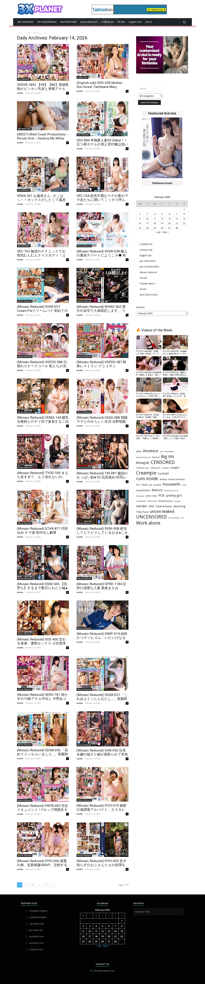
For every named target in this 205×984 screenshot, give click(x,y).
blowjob (142, 462)
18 (154, 223)
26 (162, 227)
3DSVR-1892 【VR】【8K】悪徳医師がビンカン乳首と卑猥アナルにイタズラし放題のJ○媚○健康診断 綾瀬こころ (43, 91)
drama (163, 479)
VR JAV (143, 289)
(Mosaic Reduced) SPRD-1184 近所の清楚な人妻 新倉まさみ (101, 586)
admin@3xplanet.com (104, 970)
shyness (177, 501)
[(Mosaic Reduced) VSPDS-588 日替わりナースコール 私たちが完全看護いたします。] (43, 340)
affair (138, 451)
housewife (171, 484)
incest (184, 485)
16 (140, 223)
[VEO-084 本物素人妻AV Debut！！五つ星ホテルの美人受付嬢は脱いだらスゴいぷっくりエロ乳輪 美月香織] (102, 118)
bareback (169, 451)
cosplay (165, 467)
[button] (184, 22)
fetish (145, 484)
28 (177, 227)
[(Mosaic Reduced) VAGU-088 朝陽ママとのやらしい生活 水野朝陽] (102, 396)
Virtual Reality (174, 518)
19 (162, 223)
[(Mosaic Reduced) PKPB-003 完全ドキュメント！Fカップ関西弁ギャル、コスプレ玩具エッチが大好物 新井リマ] (43, 784)
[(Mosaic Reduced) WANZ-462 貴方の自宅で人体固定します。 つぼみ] (102, 285)
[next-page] (52, 885)
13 (169, 218)
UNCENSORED (151, 516)
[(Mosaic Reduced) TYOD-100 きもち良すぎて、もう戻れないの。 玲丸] (43, 451)
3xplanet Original (38, 910)
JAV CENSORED (23, 79)
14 (177, 218)
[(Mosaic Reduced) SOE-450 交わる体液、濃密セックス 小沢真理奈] (43, 617)
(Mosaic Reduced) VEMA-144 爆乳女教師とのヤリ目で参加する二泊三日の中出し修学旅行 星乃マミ (43, 421)
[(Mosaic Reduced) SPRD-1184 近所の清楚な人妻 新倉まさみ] (102, 562)
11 (154, 218)
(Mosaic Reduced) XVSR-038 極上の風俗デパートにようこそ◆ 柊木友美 (102, 255)
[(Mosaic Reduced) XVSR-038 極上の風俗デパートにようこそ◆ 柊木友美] (102, 229)
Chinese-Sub (146, 249)
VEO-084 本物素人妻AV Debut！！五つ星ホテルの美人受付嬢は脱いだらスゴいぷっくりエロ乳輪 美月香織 (102, 146)
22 (184, 223)
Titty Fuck (142, 512)
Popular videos (147, 283)
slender (141, 506)
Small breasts (164, 506)
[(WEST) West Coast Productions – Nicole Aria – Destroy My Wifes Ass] (43, 115)
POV (161, 495)
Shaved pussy (165, 500)
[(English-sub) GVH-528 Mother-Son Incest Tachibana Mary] (102, 61)
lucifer (20, 93)
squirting (179, 506)
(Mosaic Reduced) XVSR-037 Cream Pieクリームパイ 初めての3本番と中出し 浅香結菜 (42, 311)
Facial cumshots (176, 479)
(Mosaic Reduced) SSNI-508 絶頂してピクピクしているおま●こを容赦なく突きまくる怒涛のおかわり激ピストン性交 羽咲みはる (102, 535)
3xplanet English (38, 917)
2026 (28, 33)
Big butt (156, 457)
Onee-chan (151, 495)
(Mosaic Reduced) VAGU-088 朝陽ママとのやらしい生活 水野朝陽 (102, 419)
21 (177, 223)
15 (184, 218)
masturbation (143, 490)
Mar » (165, 232)
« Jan (158, 232)
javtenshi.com (36, 936)
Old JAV (143, 277)
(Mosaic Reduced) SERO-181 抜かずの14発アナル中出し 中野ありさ (42, 699)
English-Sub (82, 77)
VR (182, 518)
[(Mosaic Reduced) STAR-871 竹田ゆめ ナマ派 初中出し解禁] (43, 507)
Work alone (148, 523)
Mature (157, 490)
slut (151, 506)
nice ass (140, 496)
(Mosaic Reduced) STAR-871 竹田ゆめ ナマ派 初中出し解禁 (42, 531)
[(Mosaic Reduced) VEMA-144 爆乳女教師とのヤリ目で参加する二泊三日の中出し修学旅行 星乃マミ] (43, 396)
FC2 (138, 484)
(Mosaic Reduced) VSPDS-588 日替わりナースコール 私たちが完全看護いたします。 (42, 366)
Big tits (167, 456)
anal (162, 451)
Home (20, 33)
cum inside (147, 478)
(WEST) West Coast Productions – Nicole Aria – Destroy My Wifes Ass (43, 138)
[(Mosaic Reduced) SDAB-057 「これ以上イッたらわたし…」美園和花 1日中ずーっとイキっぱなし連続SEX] (102, 673)
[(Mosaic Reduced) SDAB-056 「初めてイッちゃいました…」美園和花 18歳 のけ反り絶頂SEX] (43, 728)
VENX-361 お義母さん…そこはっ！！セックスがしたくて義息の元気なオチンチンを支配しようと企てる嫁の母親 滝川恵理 (41, 202)
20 (169, 223)
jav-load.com (36, 930)
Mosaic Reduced (84, 246)
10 (147, 218)
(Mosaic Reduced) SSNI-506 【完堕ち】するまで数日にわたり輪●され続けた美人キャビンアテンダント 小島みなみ (42, 590)
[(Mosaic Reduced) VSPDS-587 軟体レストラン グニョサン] (102, 340)
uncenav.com (36, 942)
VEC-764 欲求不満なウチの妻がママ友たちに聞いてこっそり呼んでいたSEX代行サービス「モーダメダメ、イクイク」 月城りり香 (102, 202)
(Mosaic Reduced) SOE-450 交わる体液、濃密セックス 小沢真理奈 (41, 643)
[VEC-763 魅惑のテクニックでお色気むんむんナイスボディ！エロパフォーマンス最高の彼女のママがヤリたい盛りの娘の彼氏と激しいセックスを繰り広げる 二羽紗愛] (43, 229)
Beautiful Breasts (143, 457)
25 (154, 227)
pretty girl (174, 495)
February (37, 33)
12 (162, 218)
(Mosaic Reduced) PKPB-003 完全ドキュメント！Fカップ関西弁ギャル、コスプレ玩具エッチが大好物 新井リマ (42, 812)
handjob (157, 484)
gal (150, 484)
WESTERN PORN (24, 129)
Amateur (151, 451)
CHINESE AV (146, 244)
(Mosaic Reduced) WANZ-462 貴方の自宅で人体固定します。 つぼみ (101, 311)
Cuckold (163, 473)
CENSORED (163, 462)
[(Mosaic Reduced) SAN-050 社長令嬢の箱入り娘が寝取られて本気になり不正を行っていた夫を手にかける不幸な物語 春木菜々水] (102, 728)
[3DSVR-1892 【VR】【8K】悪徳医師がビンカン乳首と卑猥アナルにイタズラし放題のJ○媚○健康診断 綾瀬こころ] (43, 62)
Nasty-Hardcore (171, 490)
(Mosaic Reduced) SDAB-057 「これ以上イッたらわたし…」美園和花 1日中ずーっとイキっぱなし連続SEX (102, 701)
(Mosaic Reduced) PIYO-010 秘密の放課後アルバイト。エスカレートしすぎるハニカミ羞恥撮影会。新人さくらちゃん (101, 812)
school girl (152, 501)
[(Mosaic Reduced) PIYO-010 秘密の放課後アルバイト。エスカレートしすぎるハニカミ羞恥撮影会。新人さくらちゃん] (102, 784)
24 (147, 227)
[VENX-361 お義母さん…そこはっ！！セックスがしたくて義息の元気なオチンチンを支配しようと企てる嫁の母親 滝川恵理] (43, 174)
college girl (155, 467)
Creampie (146, 473)
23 (140, 227)
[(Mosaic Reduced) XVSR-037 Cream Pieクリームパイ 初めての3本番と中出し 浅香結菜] (43, 285)
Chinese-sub (142, 467)
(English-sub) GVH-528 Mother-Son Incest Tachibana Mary (100, 85)
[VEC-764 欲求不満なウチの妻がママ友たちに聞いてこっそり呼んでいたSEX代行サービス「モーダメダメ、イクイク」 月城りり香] (102, 174)
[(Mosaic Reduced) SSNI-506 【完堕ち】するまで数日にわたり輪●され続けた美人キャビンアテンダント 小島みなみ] (43, 562)
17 (147, 223)
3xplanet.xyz (36, 949)
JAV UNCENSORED (149, 266)
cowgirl (175, 467)
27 (169, 227)
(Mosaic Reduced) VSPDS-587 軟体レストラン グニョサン (101, 364)
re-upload (141, 501)
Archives (140, 307)
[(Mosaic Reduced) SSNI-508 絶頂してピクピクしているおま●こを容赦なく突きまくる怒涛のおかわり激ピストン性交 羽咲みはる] (102, 507)
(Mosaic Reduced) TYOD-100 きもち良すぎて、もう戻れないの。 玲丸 (42, 477)
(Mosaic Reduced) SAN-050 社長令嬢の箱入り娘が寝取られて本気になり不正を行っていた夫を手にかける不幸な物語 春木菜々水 (102, 756)
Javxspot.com (36, 923)
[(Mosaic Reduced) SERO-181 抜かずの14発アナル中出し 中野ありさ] (43, 673)
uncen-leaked (162, 511)
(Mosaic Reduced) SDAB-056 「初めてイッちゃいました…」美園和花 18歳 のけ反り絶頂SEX (42, 754)
